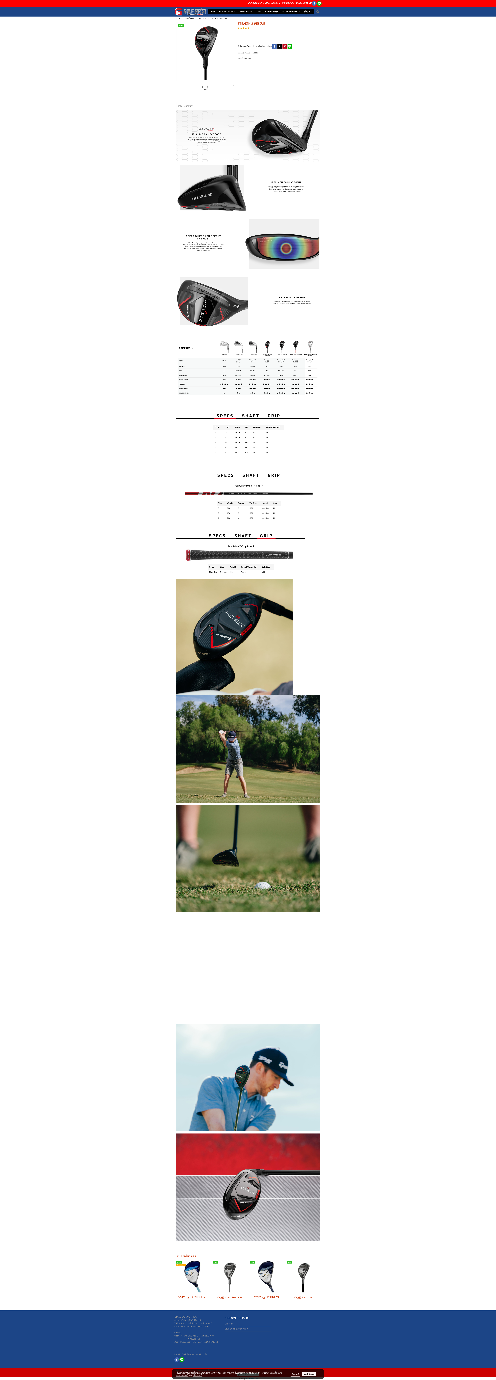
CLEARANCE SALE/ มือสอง (267, 12)
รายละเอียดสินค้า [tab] (185, 105)
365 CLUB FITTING (290, 12)
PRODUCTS (245, 12)
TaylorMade (247, 58)
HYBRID (255, 53)
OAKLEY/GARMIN (226, 12)
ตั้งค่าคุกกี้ (295, 1374)
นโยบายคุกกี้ (197, 1375)
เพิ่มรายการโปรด (245, 46)
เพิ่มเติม (307, 12)
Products (248, 53)
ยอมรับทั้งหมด (309, 1374)
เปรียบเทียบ (261, 46)
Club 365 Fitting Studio (236, 1328)
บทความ (229, 1323)
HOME (212, 12)
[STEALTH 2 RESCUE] (205, 51)
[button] (318, 11)
